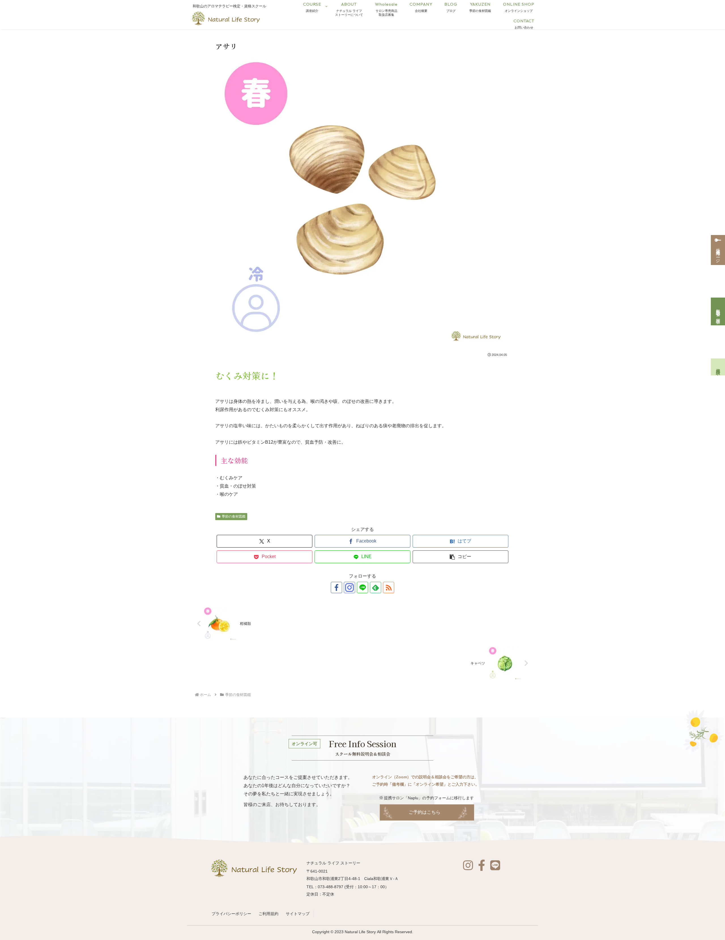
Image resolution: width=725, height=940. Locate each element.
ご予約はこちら (424, 812)
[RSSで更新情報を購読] (388, 587)
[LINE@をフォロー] (362, 587)
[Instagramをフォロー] (349, 587)
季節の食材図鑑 (234, 516)
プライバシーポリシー (231, 913)
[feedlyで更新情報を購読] (375, 587)
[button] (460, 556)
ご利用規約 (268, 913)
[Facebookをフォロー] (336, 587)
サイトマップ (298, 913)
